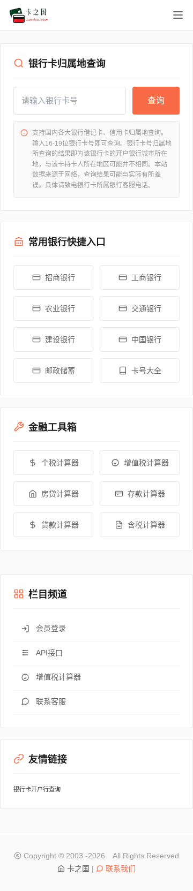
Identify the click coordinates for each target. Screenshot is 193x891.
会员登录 (51, 628)
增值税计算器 (146, 462)
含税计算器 (146, 524)
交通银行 (146, 308)
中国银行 (146, 339)
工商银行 (146, 277)
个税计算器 (60, 462)
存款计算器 (146, 493)
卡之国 (78, 868)
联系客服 (51, 701)
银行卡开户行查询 (37, 789)
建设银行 (60, 339)
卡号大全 (146, 370)
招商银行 (60, 277)
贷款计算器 (60, 524)
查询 (156, 100)
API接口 (49, 652)
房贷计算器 (60, 493)
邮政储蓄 (60, 370)
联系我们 (121, 868)
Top (160, 858)
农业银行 (60, 308)
